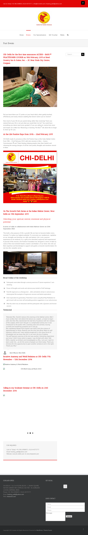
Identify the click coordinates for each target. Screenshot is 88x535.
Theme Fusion (48, 530)
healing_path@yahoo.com (15, 494)
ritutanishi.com (11, 496)
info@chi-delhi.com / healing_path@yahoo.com (47, 3)
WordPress (39, 530)
